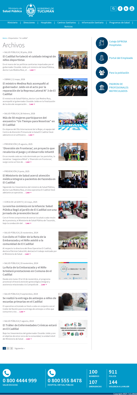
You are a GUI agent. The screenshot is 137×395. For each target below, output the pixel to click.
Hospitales (46, 22)
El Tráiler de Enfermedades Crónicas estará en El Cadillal (30, 326)
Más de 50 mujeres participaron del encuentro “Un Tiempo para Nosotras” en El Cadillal (29, 121)
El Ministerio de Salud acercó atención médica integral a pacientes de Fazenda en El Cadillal (29, 179)
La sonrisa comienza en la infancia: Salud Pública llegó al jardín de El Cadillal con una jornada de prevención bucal (30, 209)
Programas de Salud (119, 22)
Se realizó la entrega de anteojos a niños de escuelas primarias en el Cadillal (29, 299)
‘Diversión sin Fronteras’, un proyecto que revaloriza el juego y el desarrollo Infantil (29, 150)
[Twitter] (126, 8)
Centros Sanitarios (66, 22)
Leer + (32, 70)
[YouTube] (132, 8)
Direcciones (29, 22)
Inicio (5, 38)
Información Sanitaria (92, 22)
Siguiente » (20, 348)
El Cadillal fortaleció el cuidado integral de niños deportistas (29, 58)
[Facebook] (120, 8)
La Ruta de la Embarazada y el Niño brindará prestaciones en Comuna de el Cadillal (27, 270)
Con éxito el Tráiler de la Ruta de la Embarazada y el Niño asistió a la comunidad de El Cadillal (24, 240)
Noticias (68, 26)
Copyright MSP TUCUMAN (125, 394)
